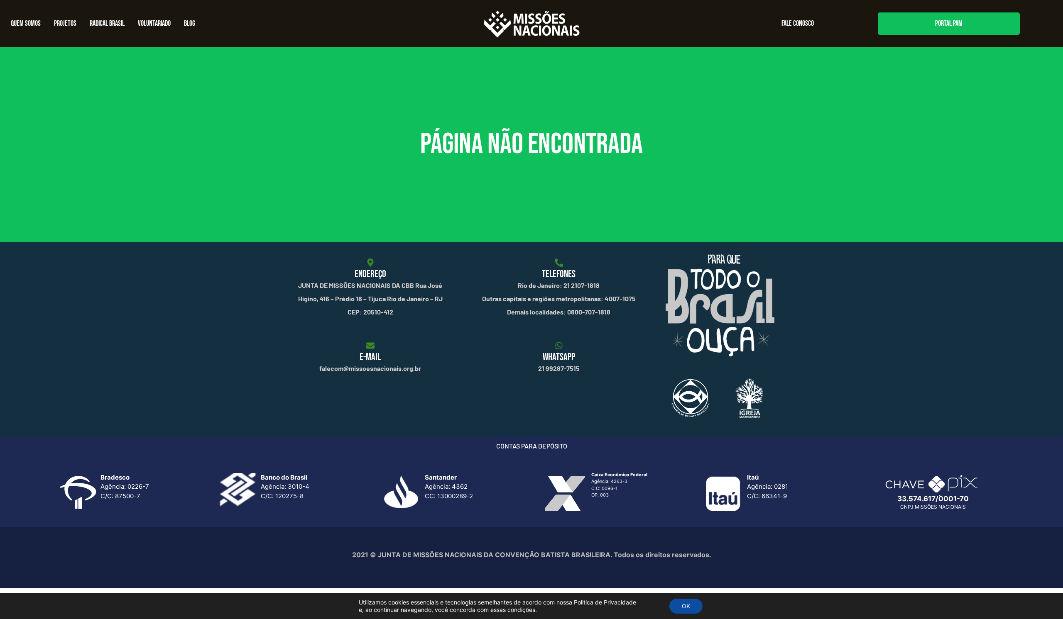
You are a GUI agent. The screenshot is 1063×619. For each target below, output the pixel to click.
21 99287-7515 (559, 368)
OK (686, 605)
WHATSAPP (559, 357)
